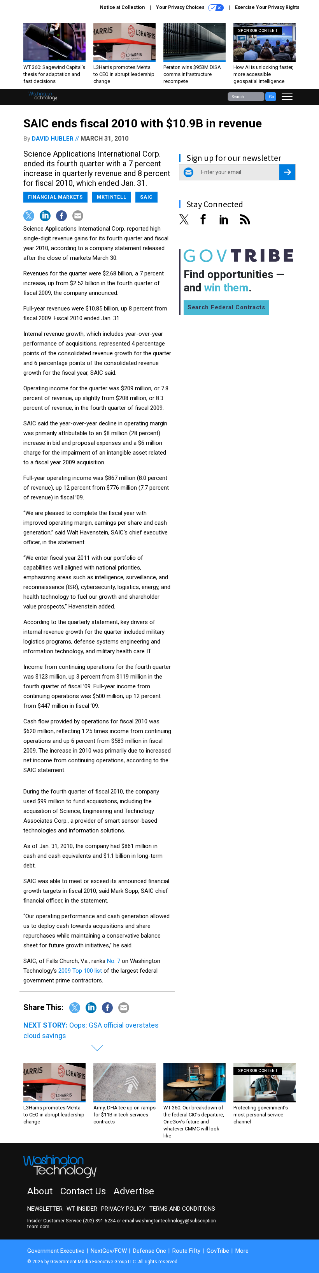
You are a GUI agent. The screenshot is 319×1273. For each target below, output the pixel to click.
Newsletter (45, 1208)
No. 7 (113, 960)
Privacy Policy (123, 1208)
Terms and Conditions (182, 1208)
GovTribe (218, 1250)
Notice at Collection (122, 7)
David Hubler (53, 138)
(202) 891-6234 (99, 1221)
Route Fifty (186, 1250)
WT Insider (82, 1208)
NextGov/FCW (109, 1250)
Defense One (149, 1250)
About (40, 1191)
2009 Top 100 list (80, 970)
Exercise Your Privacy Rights (267, 7)
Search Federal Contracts (226, 307)
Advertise (134, 1191)
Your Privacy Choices (181, 7)
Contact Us (83, 1191)
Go (271, 97)
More (242, 1250)
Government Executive (55, 1250)
